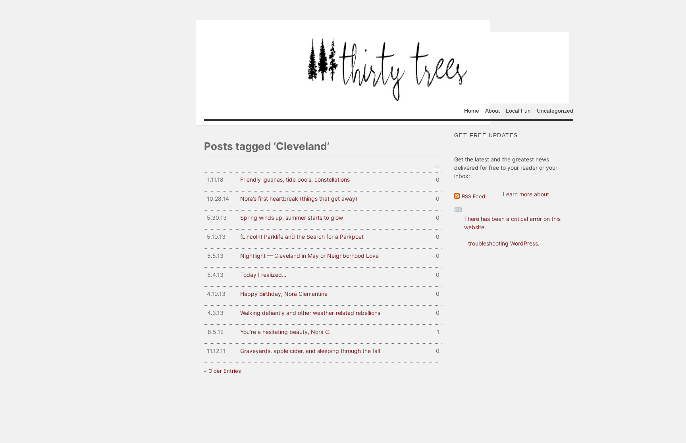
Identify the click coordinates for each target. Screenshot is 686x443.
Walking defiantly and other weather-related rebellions (323, 312)
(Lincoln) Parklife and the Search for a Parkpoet (323, 236)
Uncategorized (555, 110)
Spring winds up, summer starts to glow (323, 217)
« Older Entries (222, 371)
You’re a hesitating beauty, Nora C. (323, 331)
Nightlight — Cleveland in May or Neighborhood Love (323, 255)
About (492, 110)
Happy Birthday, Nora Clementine (323, 293)
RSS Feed (473, 196)
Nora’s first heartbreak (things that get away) (323, 198)
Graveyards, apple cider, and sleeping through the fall (323, 350)
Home (471, 110)
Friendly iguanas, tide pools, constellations (323, 179)
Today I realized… (323, 274)
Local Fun (518, 110)
